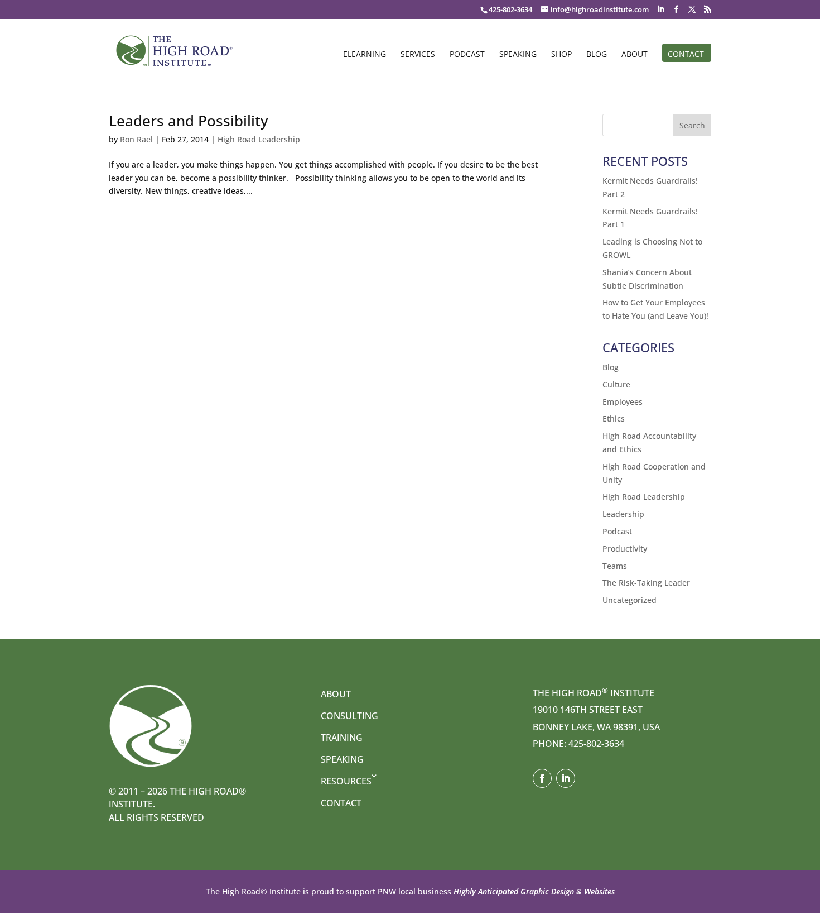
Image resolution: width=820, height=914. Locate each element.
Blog (596, 54)
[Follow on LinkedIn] (565, 778)
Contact (686, 54)
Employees (622, 401)
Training (342, 737)
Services (418, 54)
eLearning (364, 54)
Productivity (624, 548)
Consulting (349, 716)
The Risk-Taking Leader (646, 582)
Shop (561, 54)
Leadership (623, 514)
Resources (346, 781)
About (634, 54)
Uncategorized (629, 600)
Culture (616, 384)
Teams (614, 566)
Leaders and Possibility (188, 121)
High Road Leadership (259, 139)
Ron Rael (136, 139)
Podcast (467, 54)
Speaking (518, 54)
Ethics (613, 418)
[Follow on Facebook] (542, 778)
